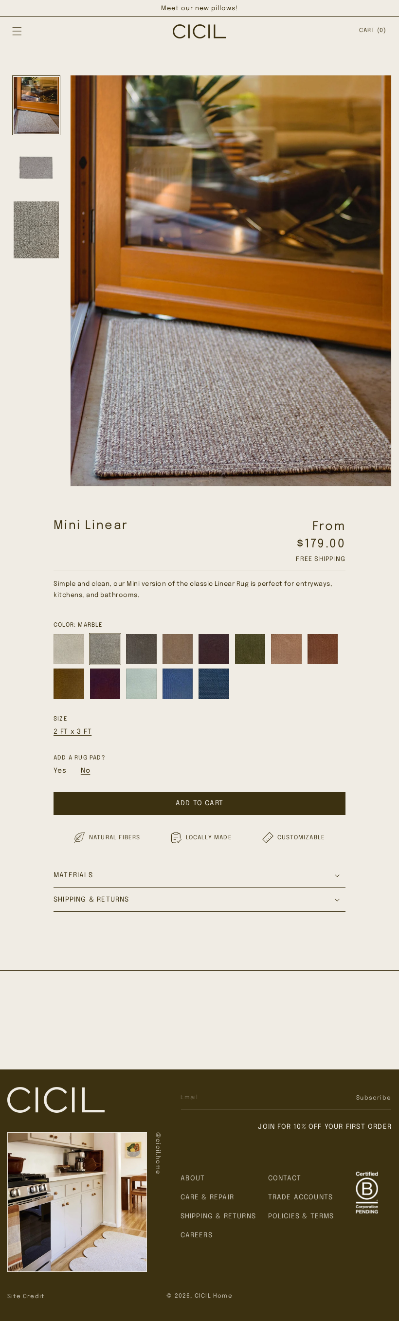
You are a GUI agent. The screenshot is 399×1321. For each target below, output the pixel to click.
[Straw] (178, 649)
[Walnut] (214, 649)
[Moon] (178, 684)
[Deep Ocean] (214, 684)
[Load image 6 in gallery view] (36, 230)
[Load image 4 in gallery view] (36, 105)
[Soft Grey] (69, 649)
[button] (17, 31)
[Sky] (141, 684)
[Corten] (323, 649)
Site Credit (25, 1297)
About (193, 1178)
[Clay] (286, 649)
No (86, 770)
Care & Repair (208, 1197)
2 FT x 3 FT (72, 731)
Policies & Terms (301, 1216)
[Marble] (105, 649)
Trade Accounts (300, 1197)
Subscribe (373, 1098)
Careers (197, 1235)
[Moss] (250, 649)
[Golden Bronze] (69, 684)
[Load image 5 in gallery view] (36, 168)
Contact (284, 1178)
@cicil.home (158, 1153)
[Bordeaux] (105, 684)
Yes (60, 770)
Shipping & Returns (218, 1216)
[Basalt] (141, 649)
